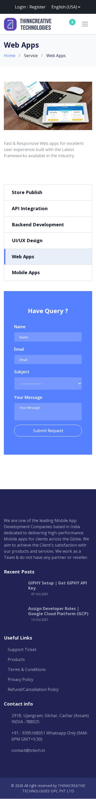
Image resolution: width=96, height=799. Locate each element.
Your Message (28, 397)
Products (16, 659)
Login (20, 7)
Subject (21, 372)
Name (20, 326)
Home (9, 55)
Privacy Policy (20, 679)
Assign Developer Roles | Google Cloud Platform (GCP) (58, 611)
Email (19, 349)
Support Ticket (22, 649)
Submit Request (48, 430)
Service (31, 55)
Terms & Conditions (27, 669)
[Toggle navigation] (85, 24)
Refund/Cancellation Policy (33, 689)
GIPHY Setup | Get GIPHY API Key (57, 585)
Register (37, 7)
